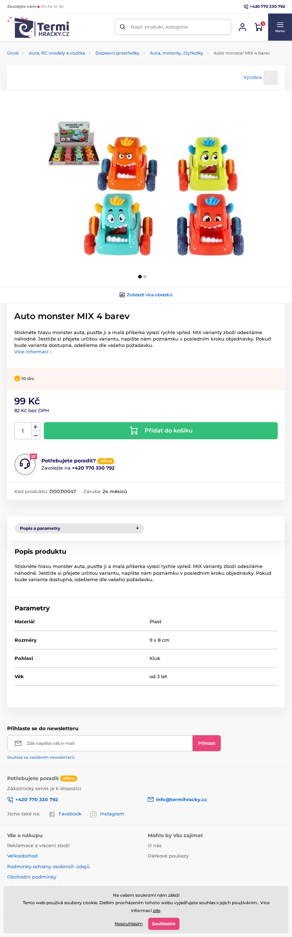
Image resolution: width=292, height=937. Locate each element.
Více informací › (32, 351)
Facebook (70, 813)
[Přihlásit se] (242, 27)
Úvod (13, 53)
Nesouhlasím (129, 923)
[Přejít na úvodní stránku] (38, 27)
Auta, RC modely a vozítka (57, 53)
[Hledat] (123, 27)
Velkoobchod (22, 856)
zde (156, 910)
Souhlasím (164, 923)
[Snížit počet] (35, 435)
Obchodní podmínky (31, 877)
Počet (23, 431)
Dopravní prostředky (117, 53)
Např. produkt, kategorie (159, 27)
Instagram (112, 813)
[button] (280, 27)
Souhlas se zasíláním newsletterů (40, 757)
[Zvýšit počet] (35, 427)
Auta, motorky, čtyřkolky (176, 53)
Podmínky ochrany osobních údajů (48, 866)
